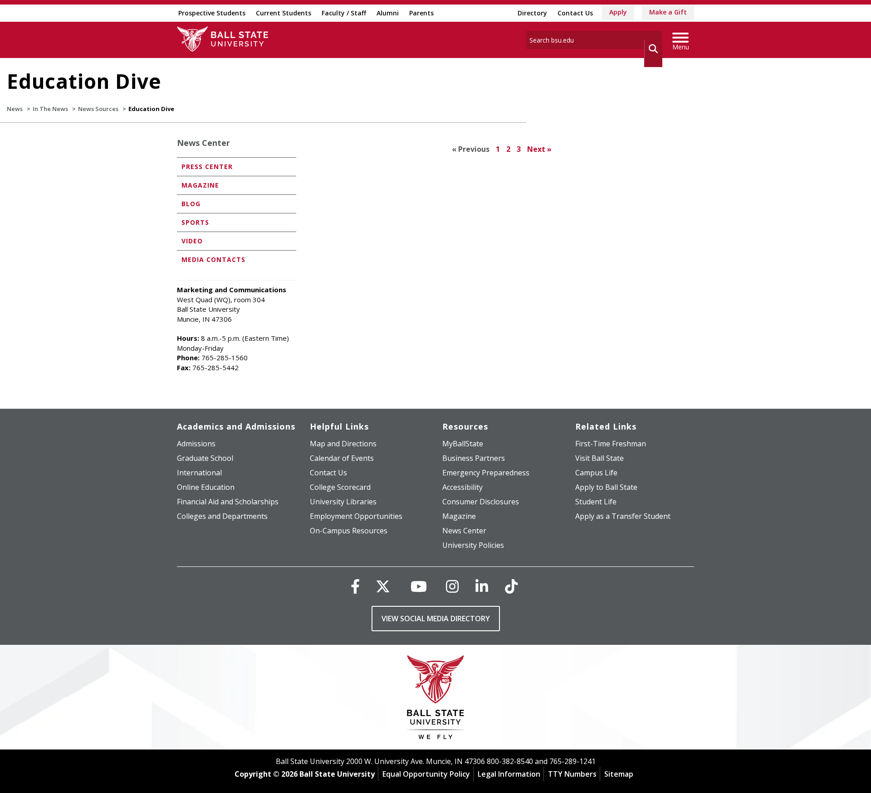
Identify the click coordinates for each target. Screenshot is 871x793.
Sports (195, 222)
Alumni (388, 13)
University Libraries (343, 502)
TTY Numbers (572, 774)
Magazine (200, 185)
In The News (50, 109)
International (199, 473)
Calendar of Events (342, 458)
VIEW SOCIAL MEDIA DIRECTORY (436, 619)
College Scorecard (340, 487)
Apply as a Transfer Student (622, 516)
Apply (618, 12)
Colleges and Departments (222, 516)
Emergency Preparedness (485, 473)
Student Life (596, 502)
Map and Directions (343, 444)
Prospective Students (211, 13)
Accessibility (462, 487)
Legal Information (509, 774)
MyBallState (462, 444)
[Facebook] (355, 586)
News (15, 109)
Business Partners (473, 458)
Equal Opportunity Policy (426, 774)
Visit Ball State (599, 458)
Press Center (207, 166)
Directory (532, 13)
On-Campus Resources (348, 531)
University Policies (473, 545)
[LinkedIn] (481, 586)
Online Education (206, 487)
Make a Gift (668, 12)
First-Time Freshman (610, 444)
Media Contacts (213, 259)
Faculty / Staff (344, 13)
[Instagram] (452, 586)
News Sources (98, 109)
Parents (421, 13)
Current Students (283, 13)
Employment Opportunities (356, 516)
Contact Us (575, 13)
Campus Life (596, 473)
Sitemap (618, 774)
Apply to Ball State (606, 487)
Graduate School (205, 458)
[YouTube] (419, 586)
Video (192, 241)
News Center (203, 142)
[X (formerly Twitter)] (383, 586)
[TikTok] (511, 586)
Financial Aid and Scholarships (228, 502)
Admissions (196, 444)
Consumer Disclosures (480, 502)
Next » (539, 149)
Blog (191, 203)
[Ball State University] (436, 699)
